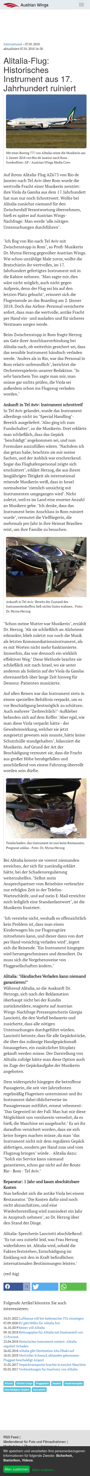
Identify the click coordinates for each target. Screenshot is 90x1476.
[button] (16, 1287)
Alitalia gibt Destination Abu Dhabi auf (46, 1350)
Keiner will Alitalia (32, 1327)
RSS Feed (10, 1437)
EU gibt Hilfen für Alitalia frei (39, 1323)
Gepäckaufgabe (74, 1383)
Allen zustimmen (17, 1469)
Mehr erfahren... (44, 1469)
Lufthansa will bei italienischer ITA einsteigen (51, 1318)
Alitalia (9, 1383)
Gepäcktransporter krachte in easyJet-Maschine (52, 1364)
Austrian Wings (33, 5)
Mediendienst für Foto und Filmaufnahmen (34, 1441)
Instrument (39, 1389)
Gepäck (56, 1383)
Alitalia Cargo (24, 1383)
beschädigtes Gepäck (17, 1389)
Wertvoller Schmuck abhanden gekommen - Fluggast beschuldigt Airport (41, 1357)
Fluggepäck (42, 1383)
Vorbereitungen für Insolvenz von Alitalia (48, 1369)
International (12, 44)
